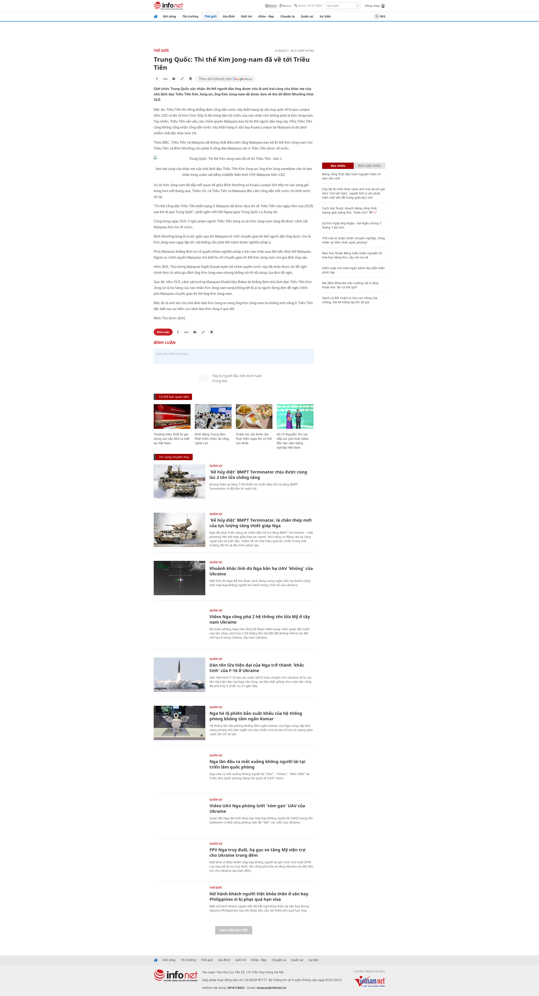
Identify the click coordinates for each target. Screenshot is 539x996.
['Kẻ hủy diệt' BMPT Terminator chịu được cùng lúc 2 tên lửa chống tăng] (179, 481)
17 (374, 212)
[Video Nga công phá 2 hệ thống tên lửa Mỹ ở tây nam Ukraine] (179, 626)
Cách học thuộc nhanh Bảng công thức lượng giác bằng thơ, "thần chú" (349, 210)
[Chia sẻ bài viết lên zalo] (165, 79)
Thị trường (190, 16)
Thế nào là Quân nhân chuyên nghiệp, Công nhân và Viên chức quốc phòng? (353, 240)
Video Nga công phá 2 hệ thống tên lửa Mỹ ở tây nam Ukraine (259, 619)
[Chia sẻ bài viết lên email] (174, 79)
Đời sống (169, 16)
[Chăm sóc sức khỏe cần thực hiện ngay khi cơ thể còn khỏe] (254, 416)
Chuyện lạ (287, 16)
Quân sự (307, 16)
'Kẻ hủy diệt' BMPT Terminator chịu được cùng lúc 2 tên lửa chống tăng (258, 474)
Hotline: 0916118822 (310, 5)
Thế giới (210, 16)
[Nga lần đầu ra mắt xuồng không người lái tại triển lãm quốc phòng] (179, 771)
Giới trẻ (246, 16)
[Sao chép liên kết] (182, 79)
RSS (382, 16)
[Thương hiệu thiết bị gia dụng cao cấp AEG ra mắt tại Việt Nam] (172, 416)
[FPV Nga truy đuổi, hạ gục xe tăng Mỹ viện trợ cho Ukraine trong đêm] (179, 859)
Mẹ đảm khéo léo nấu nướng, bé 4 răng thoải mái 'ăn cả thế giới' (350, 285)
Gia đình (229, 16)
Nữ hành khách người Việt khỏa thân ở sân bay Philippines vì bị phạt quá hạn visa (258, 896)
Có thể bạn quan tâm (174, 397)
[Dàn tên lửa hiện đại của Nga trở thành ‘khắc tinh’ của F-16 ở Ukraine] (179, 675)
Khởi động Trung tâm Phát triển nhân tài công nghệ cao (212, 438)
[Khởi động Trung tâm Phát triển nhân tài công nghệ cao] (213, 416)
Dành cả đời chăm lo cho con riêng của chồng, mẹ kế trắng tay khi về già (349, 300)
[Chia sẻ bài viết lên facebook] (157, 79)
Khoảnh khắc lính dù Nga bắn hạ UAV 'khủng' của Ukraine (261, 571)
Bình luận (163, 332)
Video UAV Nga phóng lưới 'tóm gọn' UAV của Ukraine (257, 808)
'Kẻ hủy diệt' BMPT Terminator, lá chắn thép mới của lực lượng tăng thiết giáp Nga (260, 522)
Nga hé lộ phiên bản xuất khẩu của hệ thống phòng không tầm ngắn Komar (255, 716)
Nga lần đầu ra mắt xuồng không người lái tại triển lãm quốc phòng (257, 764)
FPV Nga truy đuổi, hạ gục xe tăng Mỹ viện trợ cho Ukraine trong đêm (257, 852)
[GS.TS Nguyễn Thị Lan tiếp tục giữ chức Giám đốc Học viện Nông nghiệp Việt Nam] (295, 416)
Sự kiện (325, 16)
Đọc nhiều (338, 166)
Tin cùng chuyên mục (174, 457)
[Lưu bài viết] (190, 79)
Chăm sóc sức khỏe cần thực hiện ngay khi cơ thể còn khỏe (254, 438)
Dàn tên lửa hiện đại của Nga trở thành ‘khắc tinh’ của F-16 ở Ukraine (256, 667)
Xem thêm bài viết (233, 930)
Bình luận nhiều (369, 166)
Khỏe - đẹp (266, 16)
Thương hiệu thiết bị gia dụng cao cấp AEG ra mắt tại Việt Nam (171, 438)
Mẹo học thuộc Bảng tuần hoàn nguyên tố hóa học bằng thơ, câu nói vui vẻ (352, 255)
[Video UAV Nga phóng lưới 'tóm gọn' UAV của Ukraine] (179, 815)
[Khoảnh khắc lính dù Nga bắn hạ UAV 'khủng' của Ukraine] (179, 578)
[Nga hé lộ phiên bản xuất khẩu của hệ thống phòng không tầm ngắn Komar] (179, 723)
